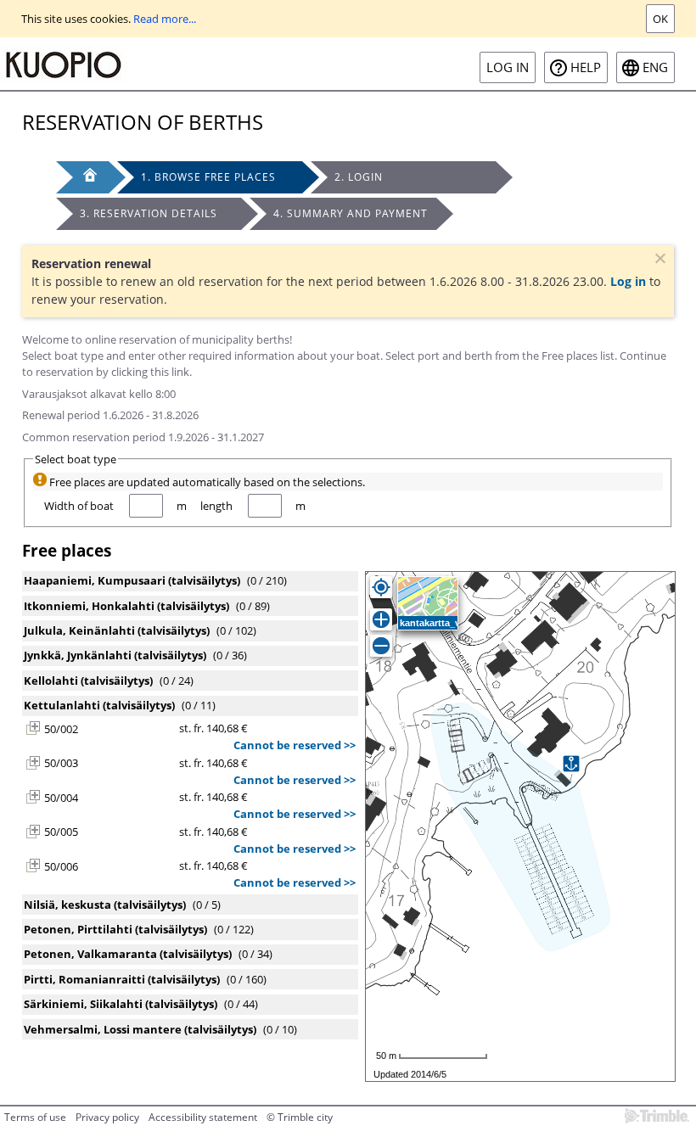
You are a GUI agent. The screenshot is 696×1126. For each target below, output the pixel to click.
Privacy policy (107, 1117)
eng (655, 67)
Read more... (164, 18)
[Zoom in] (381, 619)
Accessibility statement (203, 1117)
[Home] (63, 63)
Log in (507, 67)
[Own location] (381, 587)
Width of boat (79, 505)
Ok (660, 18)
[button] (33, 728)
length (216, 505)
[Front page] (82, 177)
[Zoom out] (381, 646)
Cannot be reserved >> (294, 745)
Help (585, 67)
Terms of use (35, 1117)
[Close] (658, 260)
